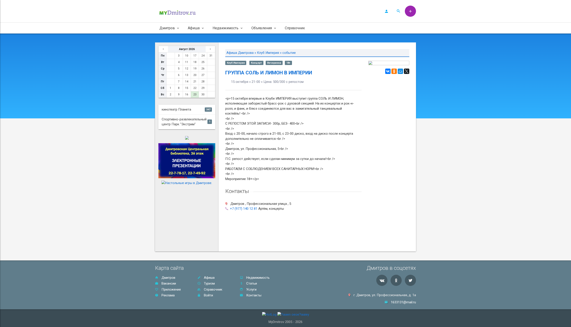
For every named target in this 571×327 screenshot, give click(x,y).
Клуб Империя (268, 53)
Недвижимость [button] (225, 28)
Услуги (251, 289)
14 (186, 81)
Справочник (295, 28)
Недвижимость (257, 278)
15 (186, 88)
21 (195, 81)
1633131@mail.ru (403, 302)
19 (195, 68)
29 (203, 88)
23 (195, 94)
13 (186, 75)
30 (203, 94)
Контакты (253, 295)
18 (195, 62)
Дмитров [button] (167, 28)
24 (203, 55)
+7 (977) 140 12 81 (243, 209)
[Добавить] (410, 11)
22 (195, 88)
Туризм (209, 283)
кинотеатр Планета (186, 109)
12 (186, 68)
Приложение (171, 289)
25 (203, 62)
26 (203, 68)
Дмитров (168, 278)
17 (195, 55)
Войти (208, 295)
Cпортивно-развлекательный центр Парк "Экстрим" (186, 121)
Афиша (209, 278)
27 (203, 75)
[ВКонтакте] (388, 71)
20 (195, 75)
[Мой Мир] (400, 71)
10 (186, 55)
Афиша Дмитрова (240, 53)
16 (186, 94)
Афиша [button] (194, 28)
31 (211, 55)
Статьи (251, 283)
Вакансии (168, 283)
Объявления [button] (261, 28)
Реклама (168, 295)
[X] (406, 71)
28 (203, 81)
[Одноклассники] (394, 71)
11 (186, 62)
